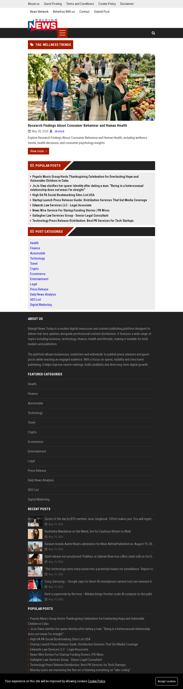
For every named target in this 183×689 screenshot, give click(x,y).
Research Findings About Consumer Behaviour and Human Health (77, 125)
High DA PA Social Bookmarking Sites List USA (63, 195)
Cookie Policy (96, 681)
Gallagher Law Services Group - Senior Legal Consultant (70, 215)
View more (37, 151)
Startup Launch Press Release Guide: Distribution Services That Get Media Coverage (89, 200)
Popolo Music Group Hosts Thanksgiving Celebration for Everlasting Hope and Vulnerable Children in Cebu (84, 178)
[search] (153, 33)
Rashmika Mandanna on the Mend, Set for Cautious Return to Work (88, 531)
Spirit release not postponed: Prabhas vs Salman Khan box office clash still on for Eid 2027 (100, 556)
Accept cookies (167, 681)
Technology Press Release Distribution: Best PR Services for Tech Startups (83, 220)
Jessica (59, 131)
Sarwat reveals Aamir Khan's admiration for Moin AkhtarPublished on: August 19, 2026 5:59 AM (100, 544)
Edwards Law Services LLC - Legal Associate (62, 205)
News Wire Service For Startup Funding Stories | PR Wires (71, 210)
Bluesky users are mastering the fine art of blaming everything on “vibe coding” (80, 670)
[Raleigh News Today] (42, 25)
